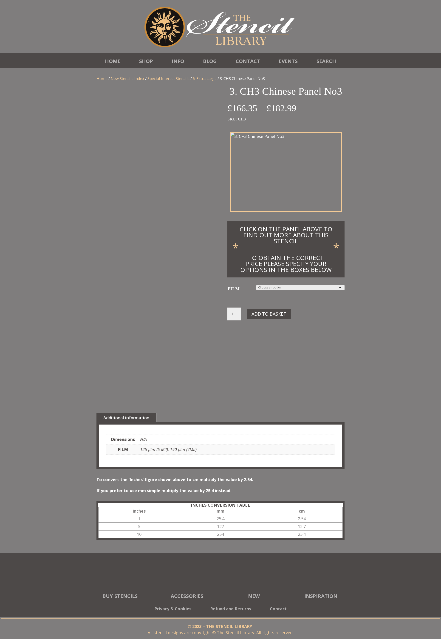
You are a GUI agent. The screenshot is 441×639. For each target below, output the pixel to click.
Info (178, 60)
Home (112, 60)
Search (326, 60)
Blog (210, 60)
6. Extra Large (205, 78)
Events (288, 60)
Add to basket (269, 314)
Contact (248, 60)
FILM (234, 288)
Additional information (126, 417)
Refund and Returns (230, 609)
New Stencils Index (127, 78)
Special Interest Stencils (168, 78)
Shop (146, 60)
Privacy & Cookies (172, 609)
